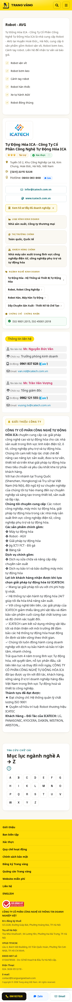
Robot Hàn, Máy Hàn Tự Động (25, 297)
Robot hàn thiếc (20, 86)
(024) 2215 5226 (21, 171)
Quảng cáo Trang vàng (17, 871)
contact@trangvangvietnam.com (19, 978)
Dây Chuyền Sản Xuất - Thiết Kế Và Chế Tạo (33, 305)
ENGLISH (8, 893)
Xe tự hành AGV (20, 94)
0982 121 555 (29, 398)
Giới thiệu (9, 827)
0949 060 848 (31, 178)
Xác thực (8, 842)
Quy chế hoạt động (15, 849)
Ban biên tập (11, 834)
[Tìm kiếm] (57, 5)
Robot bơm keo (20, 71)
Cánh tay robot (20, 79)
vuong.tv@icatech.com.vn (34, 405)
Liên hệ (7, 886)
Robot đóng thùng (22, 102)
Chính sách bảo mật (15, 856)
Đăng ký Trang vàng (15, 864)
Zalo (49, 178)
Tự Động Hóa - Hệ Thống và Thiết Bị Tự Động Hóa (34, 279)
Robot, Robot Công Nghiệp (24, 289)
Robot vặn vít (19, 63)
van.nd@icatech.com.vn (33, 371)
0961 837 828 (29, 364)
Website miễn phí (14, 879)
